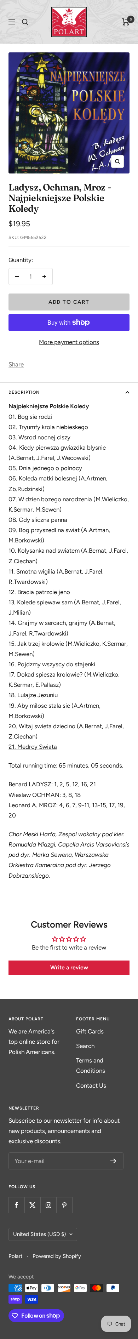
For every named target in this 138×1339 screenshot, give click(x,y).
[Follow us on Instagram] (48, 1205)
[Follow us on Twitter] (32, 1205)
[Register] (113, 1160)
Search (85, 1045)
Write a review (69, 967)
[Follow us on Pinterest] (64, 1205)
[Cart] (126, 21)
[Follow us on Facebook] (16, 1205)
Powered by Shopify (57, 1256)
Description (24, 392)
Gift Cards (90, 1031)
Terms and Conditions (90, 1065)
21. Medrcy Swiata (32, 746)
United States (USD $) (39, 1234)
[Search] (25, 22)
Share (16, 364)
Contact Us (91, 1085)
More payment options (69, 342)
